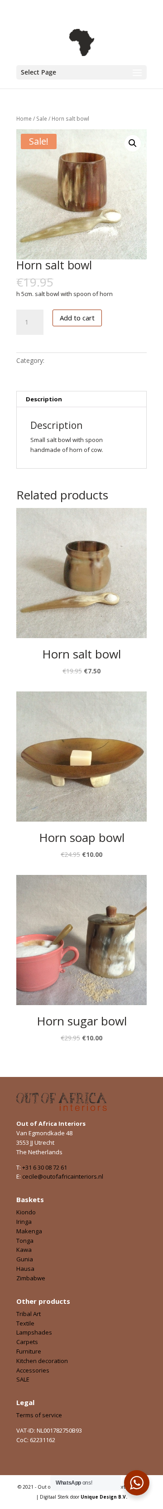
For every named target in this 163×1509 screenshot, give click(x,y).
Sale (41, 118)
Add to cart (77, 317)
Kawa (24, 1250)
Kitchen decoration (42, 1361)
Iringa (24, 1222)
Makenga (29, 1231)
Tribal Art (28, 1314)
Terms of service (39, 1415)
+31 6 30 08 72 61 (44, 1167)
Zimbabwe (30, 1278)
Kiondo (26, 1212)
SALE (22, 1379)
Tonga (25, 1240)
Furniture (28, 1351)
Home (24, 118)
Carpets (27, 1342)
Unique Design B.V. (104, 1497)
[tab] (81, 399)
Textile (25, 1323)
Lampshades (34, 1332)
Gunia (24, 1259)
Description (44, 399)
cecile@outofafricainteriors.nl (62, 1176)
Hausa (25, 1269)
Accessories (32, 1370)
